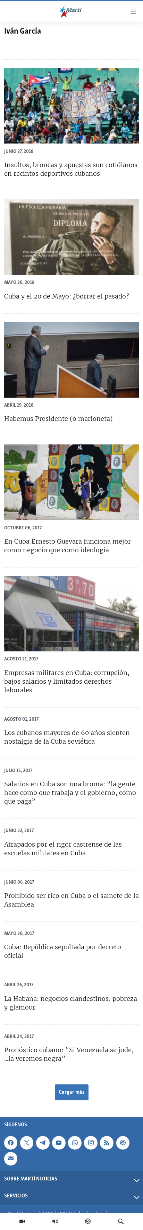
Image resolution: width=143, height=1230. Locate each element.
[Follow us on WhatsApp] (74, 1142)
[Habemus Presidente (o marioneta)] (71, 360)
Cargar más (72, 1092)
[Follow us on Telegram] (42, 1142)
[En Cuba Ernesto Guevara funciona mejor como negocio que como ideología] (71, 482)
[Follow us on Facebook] (10, 1142)
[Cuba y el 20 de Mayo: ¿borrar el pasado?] (71, 237)
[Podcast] (87, 1221)
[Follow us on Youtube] (58, 1142)
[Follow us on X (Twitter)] (26, 1142)
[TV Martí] (22, 1221)
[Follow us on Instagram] (90, 1142)
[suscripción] (10, 1158)
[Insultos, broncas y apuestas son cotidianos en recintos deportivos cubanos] (71, 106)
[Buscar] (120, 1221)
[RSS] (106, 1142)
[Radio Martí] (55, 1221)
